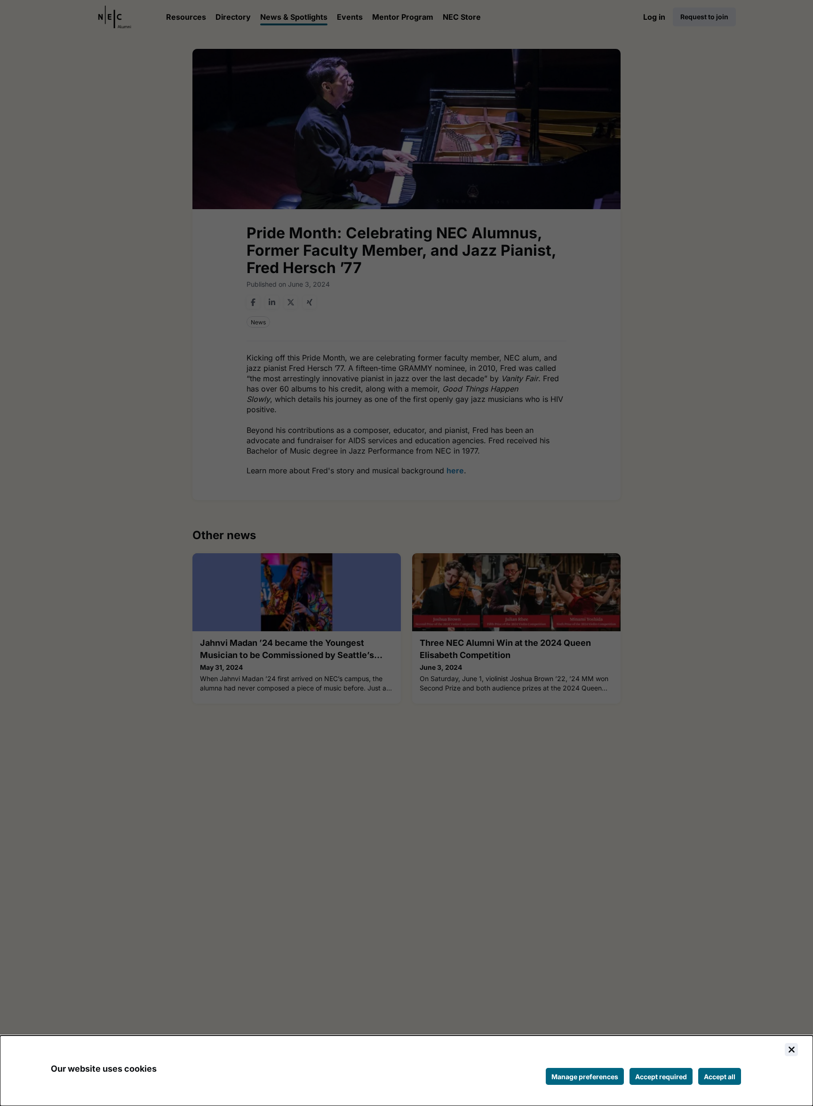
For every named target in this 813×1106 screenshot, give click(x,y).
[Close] (791, 1049)
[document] (406, 1070)
